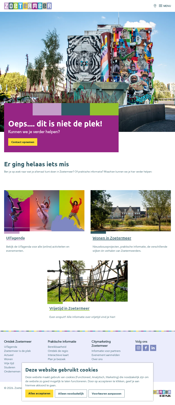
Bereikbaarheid (57, 347)
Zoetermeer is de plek (17, 351)
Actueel (9, 355)
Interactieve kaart (58, 355)
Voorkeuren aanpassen (106, 393)
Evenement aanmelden (106, 355)
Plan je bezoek (56, 359)
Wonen (8, 359)
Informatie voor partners (106, 351)
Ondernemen (12, 371)
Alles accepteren (39, 393)
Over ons (97, 359)
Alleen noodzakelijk (71, 393)
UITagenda (10, 347)
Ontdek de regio (58, 351)
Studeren (9, 367)
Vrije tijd (9, 363)
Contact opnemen (22, 142)
